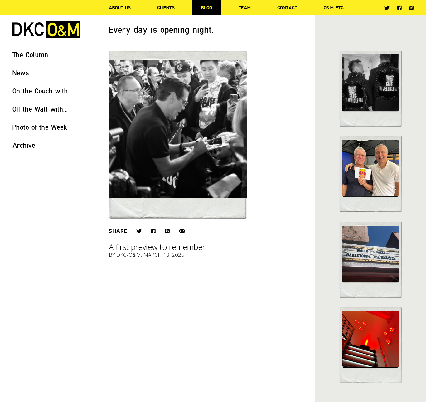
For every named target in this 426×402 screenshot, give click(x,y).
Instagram (411, 8)
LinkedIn (167, 231)
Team (245, 7)
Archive (23, 145)
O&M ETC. (334, 7)
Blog (206, 7)
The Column (30, 54)
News (20, 72)
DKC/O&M (46, 29)
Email (182, 231)
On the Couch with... (42, 91)
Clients (166, 7)
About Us (120, 7)
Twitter (387, 8)
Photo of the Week (39, 127)
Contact (287, 7)
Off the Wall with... (40, 109)
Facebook (399, 7)
